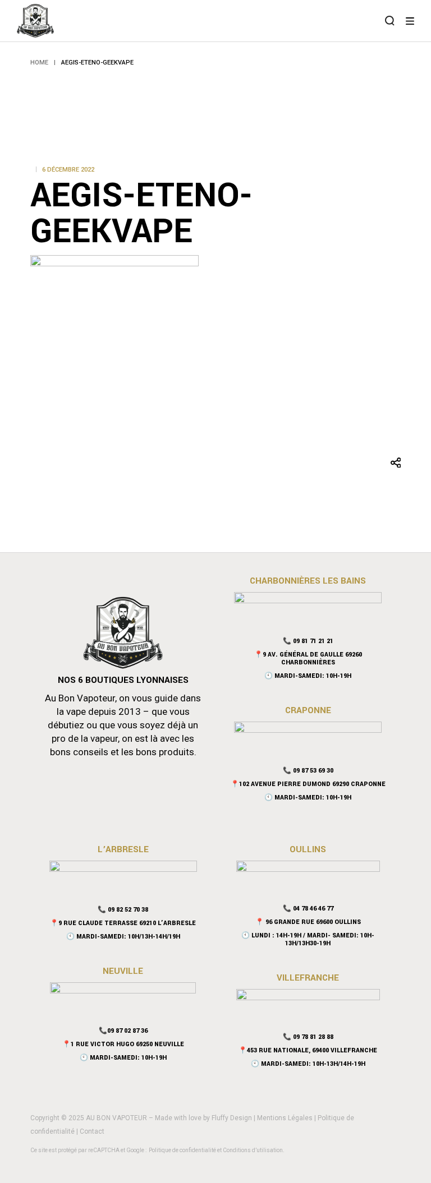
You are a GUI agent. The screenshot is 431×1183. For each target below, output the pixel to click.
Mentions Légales (285, 1118)
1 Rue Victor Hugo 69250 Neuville (127, 1044)
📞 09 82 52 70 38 (123, 909)
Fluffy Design (232, 1118)
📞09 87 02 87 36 (123, 1031)
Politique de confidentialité (182, 1150)
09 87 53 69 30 (313, 770)
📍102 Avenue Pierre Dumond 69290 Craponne (308, 784)
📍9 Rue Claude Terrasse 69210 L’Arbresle (123, 923)
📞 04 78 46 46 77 (308, 908)
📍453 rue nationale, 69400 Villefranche (308, 1050)
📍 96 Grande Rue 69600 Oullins (308, 922)
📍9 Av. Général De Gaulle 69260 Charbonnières (308, 658)
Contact (92, 1131)
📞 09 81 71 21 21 (308, 641)
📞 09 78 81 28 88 (308, 1037)
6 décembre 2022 (68, 169)
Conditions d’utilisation (253, 1150)
